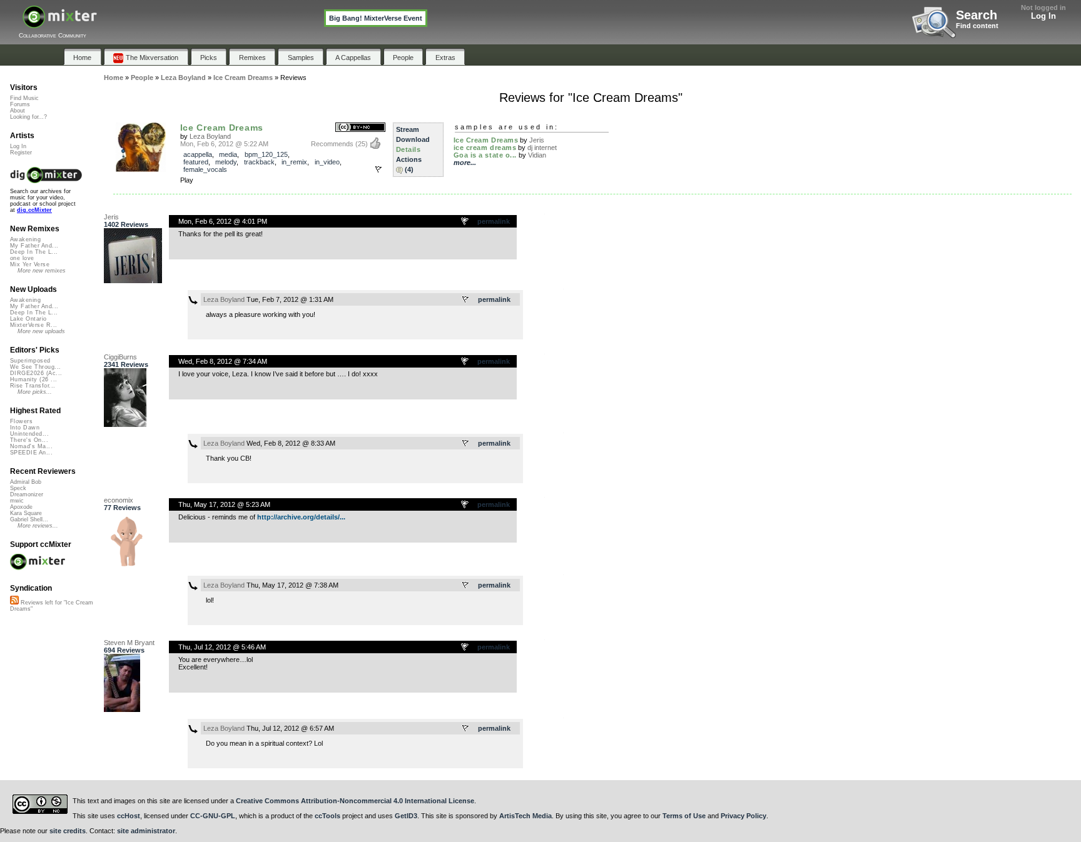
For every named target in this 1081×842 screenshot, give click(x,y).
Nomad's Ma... (31, 446)
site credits (67, 830)
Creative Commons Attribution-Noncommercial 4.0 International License (355, 800)
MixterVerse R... (33, 325)
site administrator (146, 830)
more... (465, 162)
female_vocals (205, 169)
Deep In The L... (34, 252)
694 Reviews (124, 650)
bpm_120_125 (266, 154)
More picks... (35, 392)
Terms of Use (684, 815)
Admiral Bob (25, 482)
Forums (20, 104)
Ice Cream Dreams (221, 128)
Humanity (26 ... (33, 379)
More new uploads (41, 331)
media (228, 154)
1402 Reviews (126, 224)
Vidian (537, 155)
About (17, 111)
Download (413, 139)
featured (195, 162)
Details (408, 149)
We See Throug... (35, 367)
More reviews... (38, 526)
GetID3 (406, 815)
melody (225, 162)
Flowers (21, 421)
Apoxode (21, 507)
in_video (327, 162)
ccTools (327, 815)
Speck (18, 488)
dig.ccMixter (34, 210)
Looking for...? (28, 117)
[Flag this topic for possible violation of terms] (465, 222)
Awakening (25, 239)
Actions (409, 159)
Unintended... (29, 434)
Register (21, 152)
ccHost (128, 815)
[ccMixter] (60, 23)
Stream (407, 129)
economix (118, 500)
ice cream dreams (485, 147)
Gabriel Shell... (29, 519)
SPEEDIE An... (31, 452)
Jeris (536, 140)
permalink (493, 221)
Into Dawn (24, 427)
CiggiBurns (120, 357)
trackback (259, 162)
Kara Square (26, 513)
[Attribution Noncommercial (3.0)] (360, 128)
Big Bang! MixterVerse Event (375, 18)
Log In (1043, 16)
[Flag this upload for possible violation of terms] (378, 169)
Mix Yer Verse (29, 264)
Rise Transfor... (32, 386)
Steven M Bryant (129, 642)
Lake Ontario (28, 319)
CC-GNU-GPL (212, 815)
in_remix (294, 162)
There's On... (29, 440)
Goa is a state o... (485, 155)
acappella (197, 154)
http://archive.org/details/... (301, 517)
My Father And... (34, 246)
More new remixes (42, 271)
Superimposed (30, 361)
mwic (17, 501)
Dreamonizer (26, 494)
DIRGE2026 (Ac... (36, 373)
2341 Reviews (126, 364)
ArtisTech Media (525, 815)
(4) (409, 169)
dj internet (542, 147)
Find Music (24, 98)
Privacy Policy (743, 815)
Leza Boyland (210, 136)
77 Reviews (122, 507)
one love (22, 258)
